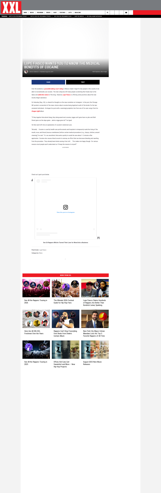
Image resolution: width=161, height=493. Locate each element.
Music (32, 12)
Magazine (78, 12)
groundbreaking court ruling (53, 89)
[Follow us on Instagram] (117, 12)
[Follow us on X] (121, 12)
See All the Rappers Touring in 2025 (35, 363)
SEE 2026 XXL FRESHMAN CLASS (63, 16)
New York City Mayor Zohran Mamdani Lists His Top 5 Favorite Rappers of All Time (94, 333)
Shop (55, 12)
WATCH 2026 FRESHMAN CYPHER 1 (18, 16)
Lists (70, 12)
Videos (48, 12)
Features (62, 12)
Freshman (40, 12)
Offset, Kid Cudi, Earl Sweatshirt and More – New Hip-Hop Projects (64, 364)
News (25, 12)
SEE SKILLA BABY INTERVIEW (94, 16)
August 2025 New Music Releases (92, 363)
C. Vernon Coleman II (33, 71)
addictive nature (43, 95)
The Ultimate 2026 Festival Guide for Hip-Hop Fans (64, 301)
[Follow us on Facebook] (130, 12)
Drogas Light (36, 111)
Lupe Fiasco (67, 95)
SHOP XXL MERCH (79, 16)
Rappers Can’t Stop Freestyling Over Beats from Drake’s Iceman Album (65, 333)
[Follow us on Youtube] (126, 12)
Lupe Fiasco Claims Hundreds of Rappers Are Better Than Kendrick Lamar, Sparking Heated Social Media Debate (94, 302)
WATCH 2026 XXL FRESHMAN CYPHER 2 (40, 16)
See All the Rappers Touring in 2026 (35, 301)
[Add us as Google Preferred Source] (112, 12)
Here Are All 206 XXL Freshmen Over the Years (33, 332)
